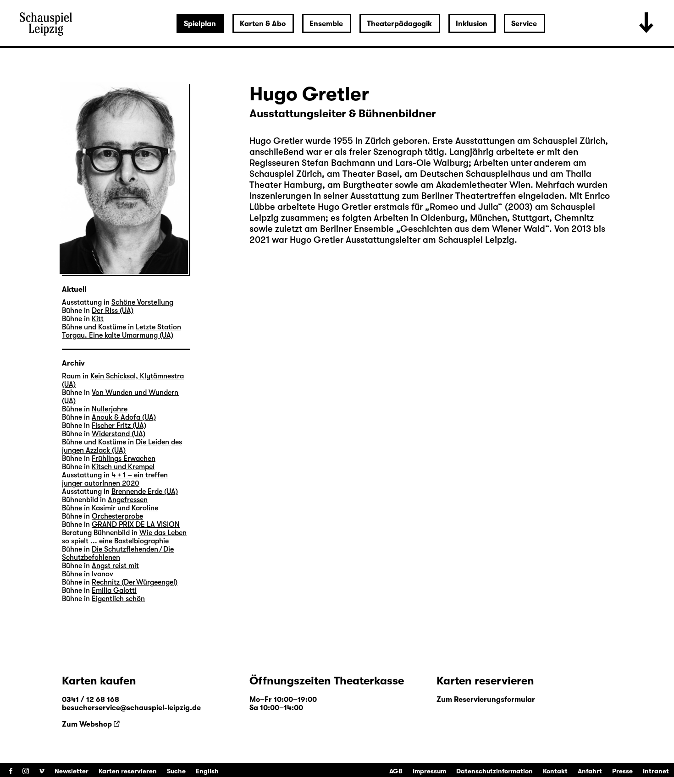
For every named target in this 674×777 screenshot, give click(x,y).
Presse (622, 771)
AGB (396, 771)
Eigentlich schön (118, 599)
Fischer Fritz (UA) (119, 425)
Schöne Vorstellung (142, 302)
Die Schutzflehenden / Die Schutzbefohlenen (118, 553)
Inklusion (471, 24)
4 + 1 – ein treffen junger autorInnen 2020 (115, 479)
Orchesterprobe (117, 516)
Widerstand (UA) (118, 434)
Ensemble (326, 24)
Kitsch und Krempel (123, 467)
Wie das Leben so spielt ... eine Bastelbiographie (124, 537)
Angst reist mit (115, 566)
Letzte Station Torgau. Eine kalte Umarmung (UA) (121, 331)
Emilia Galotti (114, 590)
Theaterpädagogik (399, 24)
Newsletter (71, 771)
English (207, 771)
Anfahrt (590, 771)
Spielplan (200, 24)
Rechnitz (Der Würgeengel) (134, 582)
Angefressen (128, 500)
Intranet (656, 771)
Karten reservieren (128, 771)
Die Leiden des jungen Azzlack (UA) (122, 446)
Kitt (98, 319)
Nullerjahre (109, 409)
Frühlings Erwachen (123, 458)
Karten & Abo (263, 24)
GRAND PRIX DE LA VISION (136, 524)
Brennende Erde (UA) (144, 491)
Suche (176, 771)
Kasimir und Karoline (125, 508)
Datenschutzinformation (494, 771)
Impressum (429, 771)
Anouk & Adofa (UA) (124, 417)
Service (524, 24)
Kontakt (555, 771)
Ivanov (102, 574)
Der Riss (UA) (112, 310)
